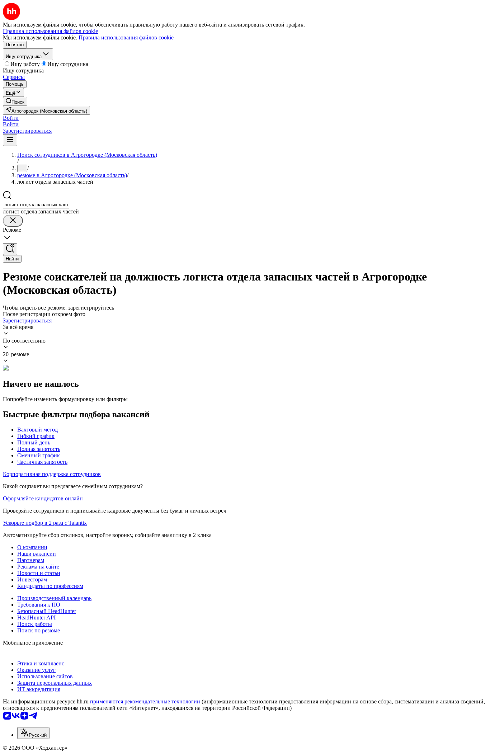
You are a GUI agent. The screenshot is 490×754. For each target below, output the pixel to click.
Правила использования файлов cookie (126, 37)
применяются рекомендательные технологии (145, 701)
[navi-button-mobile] (10, 140)
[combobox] (36, 204)
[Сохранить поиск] (10, 249)
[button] (11, 118)
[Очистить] (13, 221)
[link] (15, 101)
